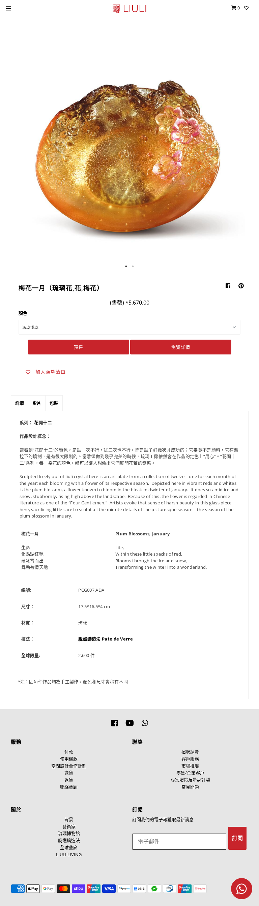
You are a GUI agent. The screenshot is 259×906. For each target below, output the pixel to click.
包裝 (54, 403)
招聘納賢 (190, 752)
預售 (78, 347)
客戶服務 (190, 759)
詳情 (19, 403)
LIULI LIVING (69, 854)
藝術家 (69, 826)
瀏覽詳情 (180, 347)
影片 (36, 403)
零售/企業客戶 (190, 773)
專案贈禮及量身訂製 (190, 780)
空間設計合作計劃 (68, 766)
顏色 (23, 313)
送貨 (68, 773)
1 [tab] (126, 266)
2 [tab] (133, 266)
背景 (68, 819)
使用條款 (69, 759)
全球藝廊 (69, 847)
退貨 (68, 780)
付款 (68, 752)
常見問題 (190, 787)
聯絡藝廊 (69, 787)
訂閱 (237, 838)
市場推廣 (190, 766)
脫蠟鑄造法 (69, 840)
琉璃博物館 (69, 833)
